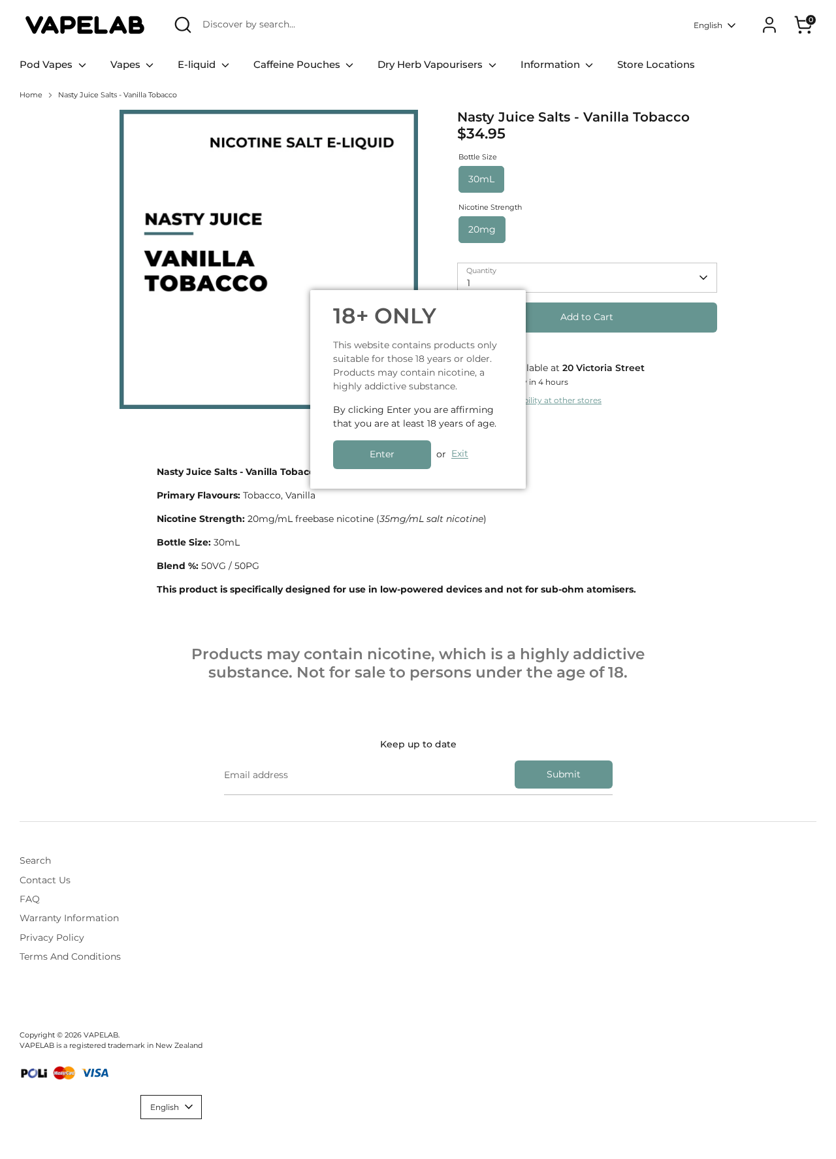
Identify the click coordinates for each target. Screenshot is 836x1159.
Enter (382, 454)
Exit (459, 454)
